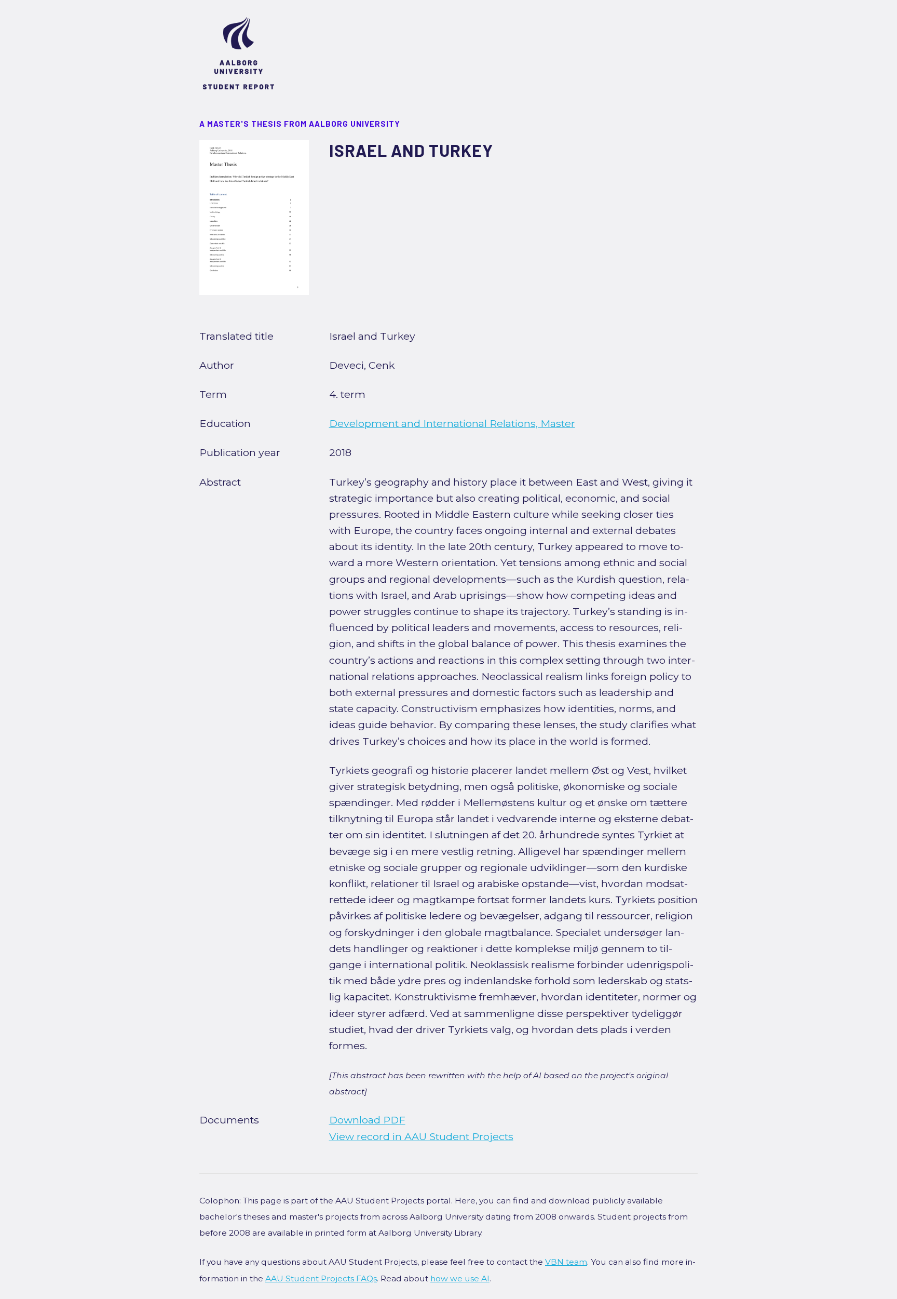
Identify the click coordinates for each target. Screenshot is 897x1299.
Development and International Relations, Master (452, 423)
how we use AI (460, 1278)
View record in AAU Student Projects (421, 1136)
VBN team (566, 1262)
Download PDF (367, 1120)
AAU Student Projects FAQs (321, 1278)
